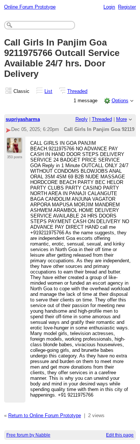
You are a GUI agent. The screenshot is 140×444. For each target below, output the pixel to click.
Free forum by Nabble (28, 435)
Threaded (77, 91)
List (48, 91)
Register (127, 7)
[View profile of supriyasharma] (14, 149)
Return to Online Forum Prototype (44, 415)
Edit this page (120, 435)
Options (120, 100)
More (121, 119)
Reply (81, 119)
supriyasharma (23, 119)
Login (109, 7)
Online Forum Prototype (30, 7)
